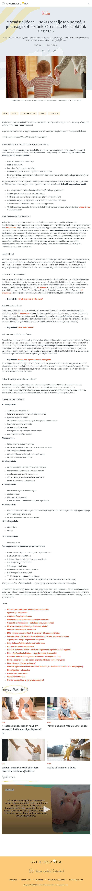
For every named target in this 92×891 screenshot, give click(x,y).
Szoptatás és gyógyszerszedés (19, 616)
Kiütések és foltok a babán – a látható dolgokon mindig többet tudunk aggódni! (39, 650)
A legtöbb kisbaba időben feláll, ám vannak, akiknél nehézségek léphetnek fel (22, 729)
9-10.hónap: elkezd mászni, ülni (19, 573)
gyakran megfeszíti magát (17, 417)
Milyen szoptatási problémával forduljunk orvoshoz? (28, 619)
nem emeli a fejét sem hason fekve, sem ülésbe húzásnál (29, 447)
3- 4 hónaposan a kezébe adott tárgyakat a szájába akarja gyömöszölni (35, 190)
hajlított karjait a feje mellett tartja (20, 161)
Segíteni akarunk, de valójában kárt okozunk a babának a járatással (20, 769)
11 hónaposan (23, 313)
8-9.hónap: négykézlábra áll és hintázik (22, 569)
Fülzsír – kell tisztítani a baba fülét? (21, 630)
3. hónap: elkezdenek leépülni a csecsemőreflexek (26, 559)
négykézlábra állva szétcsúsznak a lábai (23, 517)
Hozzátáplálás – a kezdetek (18, 670)
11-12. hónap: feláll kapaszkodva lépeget (23, 576)
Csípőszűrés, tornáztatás (17, 673)
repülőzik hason (13, 494)
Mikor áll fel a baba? (26, 328)
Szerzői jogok (26, 880)
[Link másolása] (54, 51)
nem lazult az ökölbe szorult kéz (20, 457)
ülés (5, 113)
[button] (46, 809)
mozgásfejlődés (28, 113)
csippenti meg (84, 207)
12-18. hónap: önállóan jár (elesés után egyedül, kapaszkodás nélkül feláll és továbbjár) (41, 579)
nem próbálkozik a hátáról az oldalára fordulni (25, 471)
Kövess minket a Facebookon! (50, 871)
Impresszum (13, 880)
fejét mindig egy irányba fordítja (19, 451)
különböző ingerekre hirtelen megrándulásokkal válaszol (29, 172)
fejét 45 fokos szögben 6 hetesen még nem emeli (26, 414)
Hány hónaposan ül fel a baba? (30, 299)
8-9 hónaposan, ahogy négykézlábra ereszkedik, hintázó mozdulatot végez (37, 200)
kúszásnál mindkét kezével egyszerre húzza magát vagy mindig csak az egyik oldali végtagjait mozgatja (48, 511)
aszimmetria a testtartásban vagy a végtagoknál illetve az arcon (32, 421)
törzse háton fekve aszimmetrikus (20, 444)
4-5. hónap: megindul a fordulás (19, 563)
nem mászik (12, 527)
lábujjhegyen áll (13, 543)
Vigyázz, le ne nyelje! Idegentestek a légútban (25, 640)
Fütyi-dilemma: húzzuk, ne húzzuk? (21, 663)
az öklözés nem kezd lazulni (18, 411)
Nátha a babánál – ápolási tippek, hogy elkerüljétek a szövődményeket (36, 660)
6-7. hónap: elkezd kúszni (17, 566)
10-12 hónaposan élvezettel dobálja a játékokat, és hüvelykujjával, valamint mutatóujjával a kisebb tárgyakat (48, 208)
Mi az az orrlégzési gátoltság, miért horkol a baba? (27, 626)
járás (42, 113)
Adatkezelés (39, 880)
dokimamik (54, 113)
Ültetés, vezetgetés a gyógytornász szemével (25, 680)
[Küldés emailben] (49, 51)
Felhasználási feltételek (56, 880)
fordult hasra (11, 228)
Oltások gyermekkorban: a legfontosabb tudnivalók (28, 609)
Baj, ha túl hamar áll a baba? (61, 767)
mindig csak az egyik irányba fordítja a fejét (24, 431)
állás (14, 113)
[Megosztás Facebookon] (37, 51)
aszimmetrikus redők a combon (19, 434)
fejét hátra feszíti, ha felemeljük (19, 424)
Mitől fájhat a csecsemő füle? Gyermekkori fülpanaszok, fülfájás (33, 633)
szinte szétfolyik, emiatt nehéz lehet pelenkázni (25, 477)
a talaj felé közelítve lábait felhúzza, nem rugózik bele (28, 501)
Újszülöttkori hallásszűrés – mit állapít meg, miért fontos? (30, 623)
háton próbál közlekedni (16, 497)
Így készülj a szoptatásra (17, 613)
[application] (46, 809)
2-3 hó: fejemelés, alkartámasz (19, 556)
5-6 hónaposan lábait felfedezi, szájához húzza (26, 193)
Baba (46, 13)
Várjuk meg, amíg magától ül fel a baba (67, 726)
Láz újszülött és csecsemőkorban (20, 646)
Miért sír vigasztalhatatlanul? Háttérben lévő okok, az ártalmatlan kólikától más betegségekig (45, 667)
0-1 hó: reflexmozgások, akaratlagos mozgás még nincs (29, 552)
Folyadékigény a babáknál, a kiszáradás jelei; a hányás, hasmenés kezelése (38, 636)
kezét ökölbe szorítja (15, 165)
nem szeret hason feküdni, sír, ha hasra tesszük (25, 454)
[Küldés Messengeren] (43, 51)
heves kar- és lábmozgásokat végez (21, 168)
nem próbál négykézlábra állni (19, 514)
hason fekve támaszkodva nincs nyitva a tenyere (26, 467)
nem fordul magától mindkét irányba (21, 491)
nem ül (10, 530)
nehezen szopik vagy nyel (17, 427)
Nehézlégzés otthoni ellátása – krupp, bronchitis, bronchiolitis (32, 653)
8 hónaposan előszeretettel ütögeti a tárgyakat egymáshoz (30, 204)
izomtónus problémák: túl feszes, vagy (22, 474)
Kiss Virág (38, 45)
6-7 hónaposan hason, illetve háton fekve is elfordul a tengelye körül (34, 197)
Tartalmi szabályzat (76, 880)
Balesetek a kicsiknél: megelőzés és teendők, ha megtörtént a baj (33, 656)
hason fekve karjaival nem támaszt (21, 481)
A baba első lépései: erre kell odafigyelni (34, 360)
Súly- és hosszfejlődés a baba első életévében (26, 643)
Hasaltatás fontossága (16, 677)
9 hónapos (42, 287)
